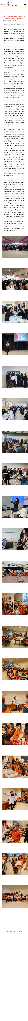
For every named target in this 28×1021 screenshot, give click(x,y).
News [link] (2, 11)
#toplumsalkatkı (7, 20)
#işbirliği (14, 20)
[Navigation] (25, 4)
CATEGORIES (14, 5)
